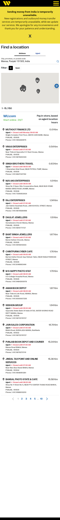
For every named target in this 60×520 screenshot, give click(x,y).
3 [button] (26, 399)
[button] (46, 399)
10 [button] (41, 399)
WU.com (9, 116)
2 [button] (22, 399)
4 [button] (30, 399)
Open (17, 68)
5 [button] (35, 399)
